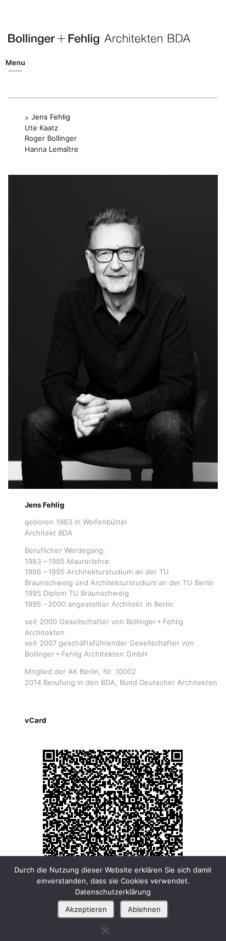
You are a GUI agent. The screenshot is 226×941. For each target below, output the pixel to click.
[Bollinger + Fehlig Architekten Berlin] (99, 39)
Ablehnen (144, 909)
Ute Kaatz (41, 127)
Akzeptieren (86, 909)
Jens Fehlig (50, 116)
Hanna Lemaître (51, 149)
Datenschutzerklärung (113, 891)
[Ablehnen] (104, 929)
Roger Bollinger (51, 138)
